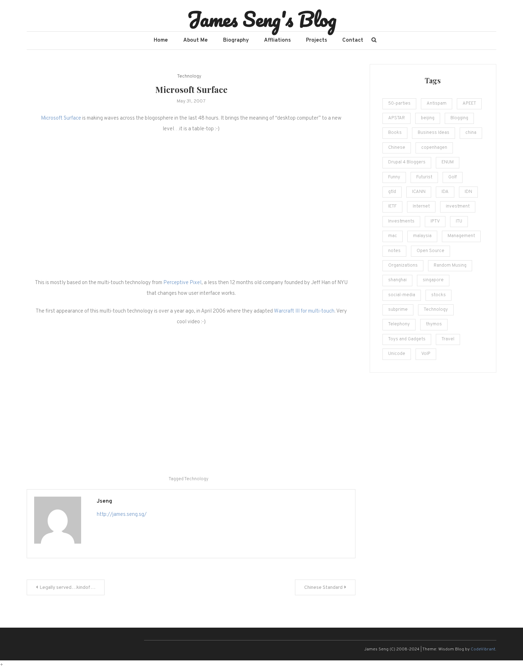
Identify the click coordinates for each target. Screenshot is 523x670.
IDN (468, 192)
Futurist (424, 177)
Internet (421, 206)
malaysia (422, 236)
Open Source (430, 251)
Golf (452, 177)
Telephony (399, 324)
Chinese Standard (323, 588)
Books (395, 133)
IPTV (435, 221)
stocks (438, 295)
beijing (427, 118)
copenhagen (434, 148)
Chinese (396, 148)
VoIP (425, 354)
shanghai (397, 280)
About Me (195, 40)
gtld (392, 192)
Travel (448, 339)
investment (458, 206)
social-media (401, 295)
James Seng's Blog (261, 18)
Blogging (459, 118)
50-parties (399, 103)
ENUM (448, 162)
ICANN (419, 192)
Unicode (396, 354)
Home (161, 40)
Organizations (403, 265)
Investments (401, 221)
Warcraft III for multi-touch (304, 311)
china (470, 133)
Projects (316, 40)
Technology (189, 76)
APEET (469, 103)
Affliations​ (277, 40)
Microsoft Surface (61, 118)
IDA (445, 192)
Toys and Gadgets (407, 339)
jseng (104, 501)
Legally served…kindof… (67, 588)
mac (392, 236)
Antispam (437, 103)
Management (461, 236)
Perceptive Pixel (182, 282)
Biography (236, 40)
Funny (394, 177)
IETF (392, 206)
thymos (434, 324)
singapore (433, 280)
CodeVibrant (483, 649)
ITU (459, 221)
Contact (352, 40)
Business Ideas (433, 133)
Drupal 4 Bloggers (407, 162)
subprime (398, 310)
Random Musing (450, 265)
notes (394, 251)
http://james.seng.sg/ (122, 514)
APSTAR (396, 118)
